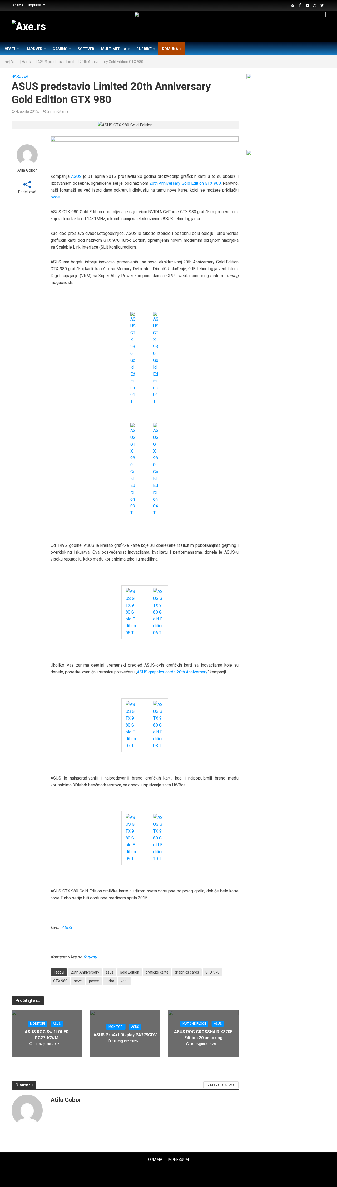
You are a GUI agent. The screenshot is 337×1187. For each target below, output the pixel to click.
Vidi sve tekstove (220, 1084)
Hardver (34, 49)
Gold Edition (129, 972)
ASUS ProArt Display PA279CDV (125, 1034)
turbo (109, 981)
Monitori (37, 1023)
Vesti (10, 49)
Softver (86, 49)
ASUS (76, 176)
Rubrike (144, 49)
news (78, 981)
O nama (17, 5)
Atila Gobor (27, 170)
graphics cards (187, 972)
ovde (55, 197)
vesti (124, 981)
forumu (90, 957)
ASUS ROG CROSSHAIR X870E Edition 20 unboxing (203, 1034)
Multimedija (113, 49)
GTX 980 (60, 981)
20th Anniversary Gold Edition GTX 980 (185, 183)
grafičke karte (157, 972)
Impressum (37, 5)
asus (109, 972)
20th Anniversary (85, 972)
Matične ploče (194, 1023)
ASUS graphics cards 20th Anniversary (172, 672)
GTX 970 (212, 972)
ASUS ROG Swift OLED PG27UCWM (47, 1034)
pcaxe (94, 981)
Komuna (170, 49)
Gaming (60, 49)
